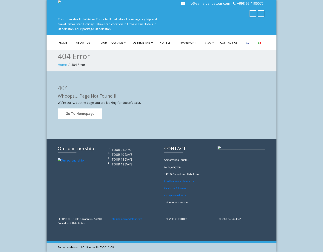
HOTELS (164, 42)
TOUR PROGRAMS (111, 42)
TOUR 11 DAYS (122, 159)
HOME (63, 42)
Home (62, 64)
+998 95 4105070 (250, 3)
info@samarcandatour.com (208, 3)
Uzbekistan (141, 42)
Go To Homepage (80, 113)
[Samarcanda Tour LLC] (69, 7)
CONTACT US (229, 42)
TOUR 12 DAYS (122, 164)
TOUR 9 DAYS (121, 150)
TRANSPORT (187, 42)
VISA (208, 42)
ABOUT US (83, 42)
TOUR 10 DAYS (122, 155)
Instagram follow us (175, 195)
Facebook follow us (175, 188)
